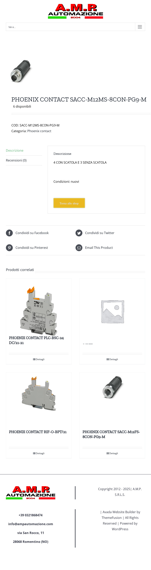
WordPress (120, 529)
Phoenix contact (39, 131)
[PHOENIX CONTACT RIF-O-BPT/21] (38, 399)
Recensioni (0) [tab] (16, 160)
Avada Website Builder (119, 512)
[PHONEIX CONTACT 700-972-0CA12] (112, 305)
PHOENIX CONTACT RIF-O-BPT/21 (37, 432)
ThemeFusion (112, 518)
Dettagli (40, 359)
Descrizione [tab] (14, 150)
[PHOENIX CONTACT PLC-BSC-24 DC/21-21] (38, 305)
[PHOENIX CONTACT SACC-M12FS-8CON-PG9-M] (112, 399)
